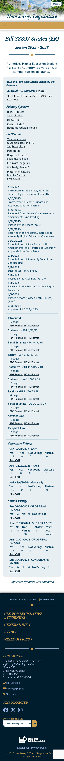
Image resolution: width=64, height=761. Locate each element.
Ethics (12, 632)
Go (34, 723)
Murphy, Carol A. (16, 175)
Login (57, 4)
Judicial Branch (32, 599)
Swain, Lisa (13, 178)
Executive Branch (17, 599)
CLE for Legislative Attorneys (23, 616)
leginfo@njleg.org (15, 688)
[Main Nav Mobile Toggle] (5, 26)
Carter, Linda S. (16, 124)
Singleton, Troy (16, 146)
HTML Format (31, 325)
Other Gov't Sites (47, 599)
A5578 (40, 91)
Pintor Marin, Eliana (18, 171)
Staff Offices (18, 639)
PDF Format (16, 325)
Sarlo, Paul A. (15, 115)
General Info (18, 625)
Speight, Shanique (17, 158)
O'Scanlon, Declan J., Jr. (20, 143)
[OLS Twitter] (13, 710)
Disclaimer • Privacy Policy (32, 747)
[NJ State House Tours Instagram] (20, 710)
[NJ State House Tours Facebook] (5, 710)
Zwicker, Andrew (16, 139)
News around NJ (13, 718)
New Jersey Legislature (32, 17)
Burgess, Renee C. (17, 155)
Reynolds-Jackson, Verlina (22, 127)
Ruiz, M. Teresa (15, 112)
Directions (11, 694)
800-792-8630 (13, 683)
